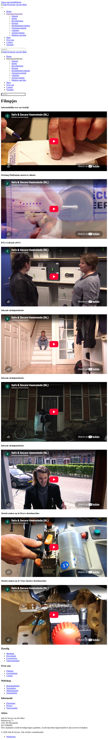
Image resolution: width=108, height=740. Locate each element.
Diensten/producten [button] (14, 59)
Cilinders (15, 30)
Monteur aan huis (19, 35)
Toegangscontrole (19, 28)
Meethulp (10, 653)
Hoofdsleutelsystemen (21, 26)
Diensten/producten (14, 14)
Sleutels (15, 16)
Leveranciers (11, 658)
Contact (9, 42)
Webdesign (11, 737)
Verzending (11, 688)
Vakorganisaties (12, 661)
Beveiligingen (17, 21)
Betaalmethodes (12, 686)
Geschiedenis (11, 673)
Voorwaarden (12, 708)
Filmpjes (9, 671)
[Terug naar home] (14, 4)
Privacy (9, 706)
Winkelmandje (12, 690)
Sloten (14, 18)
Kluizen (15, 23)
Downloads (11, 656)
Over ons (10, 40)
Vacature (10, 45)
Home (8, 11)
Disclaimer (10, 703)
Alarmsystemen (18, 33)
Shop (8, 37)
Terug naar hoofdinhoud (11, 2)
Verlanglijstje (11, 693)
